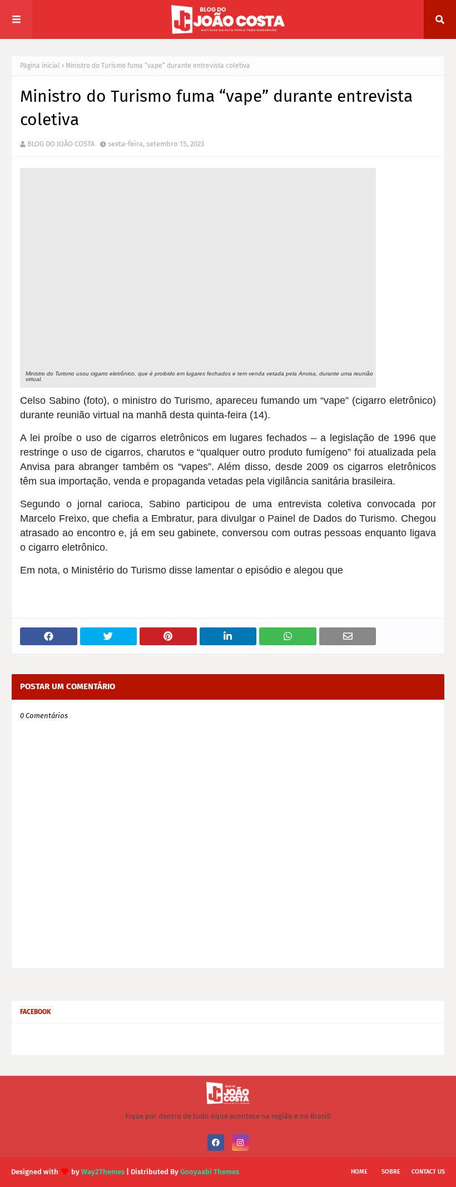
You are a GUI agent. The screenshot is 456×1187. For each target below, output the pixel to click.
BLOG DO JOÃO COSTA (61, 144)
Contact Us (428, 1171)
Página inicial (40, 66)
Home (359, 1171)
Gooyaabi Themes (209, 1172)
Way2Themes (103, 1172)
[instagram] (240, 1142)
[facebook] (215, 1142)
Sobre (390, 1171)
